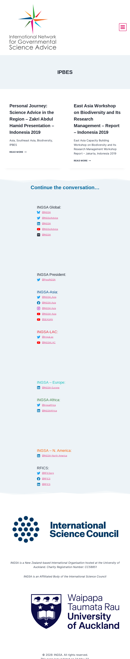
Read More (18, 152)
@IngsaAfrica (49, 405)
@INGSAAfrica (49, 410)
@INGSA (46, 212)
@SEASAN (47, 319)
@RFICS (46, 478)
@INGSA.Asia (49, 302)
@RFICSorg (48, 473)
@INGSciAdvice (50, 218)
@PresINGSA (49, 279)
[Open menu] (123, 27)
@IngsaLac (47, 337)
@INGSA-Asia (49, 313)
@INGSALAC (49, 342)
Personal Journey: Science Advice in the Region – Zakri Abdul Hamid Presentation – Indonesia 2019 (31, 119)
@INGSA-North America (54, 455)
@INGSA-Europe (50, 387)
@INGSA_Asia (49, 297)
